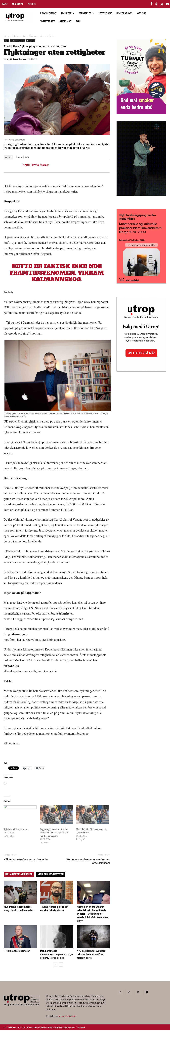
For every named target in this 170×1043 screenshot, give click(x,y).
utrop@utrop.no (67, 1016)
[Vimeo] (146, 992)
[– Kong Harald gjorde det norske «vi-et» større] (56, 892)
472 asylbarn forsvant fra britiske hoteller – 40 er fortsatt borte (91, 954)
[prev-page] (56, 964)
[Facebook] (120, 992)
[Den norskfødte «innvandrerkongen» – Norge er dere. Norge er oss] (56, 936)
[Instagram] (129, 992)
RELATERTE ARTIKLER (19, 874)
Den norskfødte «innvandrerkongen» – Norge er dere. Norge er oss (56, 954)
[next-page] (61, 964)
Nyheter (15, 36)
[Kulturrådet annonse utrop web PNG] (141, 282)
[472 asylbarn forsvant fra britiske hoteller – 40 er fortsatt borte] (93, 936)
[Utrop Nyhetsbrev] (141, 370)
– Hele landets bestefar (17, 950)
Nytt (24, 36)
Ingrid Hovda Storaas (16, 59)
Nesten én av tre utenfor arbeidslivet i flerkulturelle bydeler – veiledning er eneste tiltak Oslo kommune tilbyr (92, 913)
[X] (137, 992)
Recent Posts (22, 157)
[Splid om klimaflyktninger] (20, 814)
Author (8, 157)
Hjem (6, 36)
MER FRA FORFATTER (51, 874)
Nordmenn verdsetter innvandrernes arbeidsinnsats (88, 861)
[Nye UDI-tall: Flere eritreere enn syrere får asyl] (92, 814)
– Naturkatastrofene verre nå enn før (26, 859)
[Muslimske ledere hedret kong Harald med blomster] (20, 892)
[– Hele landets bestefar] (20, 936)
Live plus (30, 41)
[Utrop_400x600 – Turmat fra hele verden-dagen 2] (141, 113)
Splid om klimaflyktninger (16, 829)
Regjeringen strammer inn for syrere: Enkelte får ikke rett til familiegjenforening (54, 832)
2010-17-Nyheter (17, 41)
